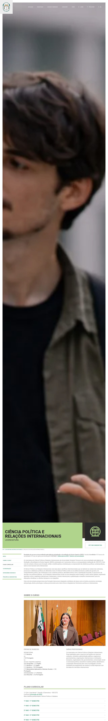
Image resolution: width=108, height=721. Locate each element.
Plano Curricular (8, 564)
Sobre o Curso (7, 560)
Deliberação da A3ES (63, 556)
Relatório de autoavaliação (77, 556)
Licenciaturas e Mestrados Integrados (13, 549)
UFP (3, 549)
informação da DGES (36, 694)
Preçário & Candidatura (10, 577)
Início (4, 556)
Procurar (91, 7)
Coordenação (7, 568)
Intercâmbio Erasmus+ (9, 572)
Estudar (30, 7)
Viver (73, 7)
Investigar (40, 7)
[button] (64, 623)
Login (81, 7)
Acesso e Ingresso (52, 7)
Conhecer (65, 7)
